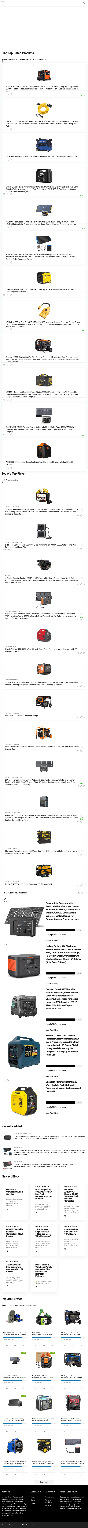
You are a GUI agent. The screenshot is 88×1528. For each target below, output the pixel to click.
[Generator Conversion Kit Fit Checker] (15, 1201)
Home (33, 1497)
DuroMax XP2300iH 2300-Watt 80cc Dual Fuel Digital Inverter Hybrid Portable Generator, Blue (14, 1463)
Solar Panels (18, 1147)
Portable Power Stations (13, 542)
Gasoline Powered (11, 646)
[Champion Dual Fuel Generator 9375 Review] (73, 1239)
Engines (7, 575)
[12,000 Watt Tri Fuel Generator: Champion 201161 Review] (15, 1275)
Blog (32, 1500)
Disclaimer (48, 1505)
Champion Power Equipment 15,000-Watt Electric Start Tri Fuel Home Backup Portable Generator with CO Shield (43, 1464)
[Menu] (3, 3)
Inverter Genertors (11, 680)
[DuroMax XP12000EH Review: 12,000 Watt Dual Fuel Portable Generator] (73, 1201)
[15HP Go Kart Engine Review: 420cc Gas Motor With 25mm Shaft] (44, 1239)
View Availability (52, 941)
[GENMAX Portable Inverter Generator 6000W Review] (15, 1239)
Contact (34, 1503)
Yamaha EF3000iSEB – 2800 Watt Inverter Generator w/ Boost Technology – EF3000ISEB (41, 156)
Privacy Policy (49, 1497)
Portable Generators (12, 507)
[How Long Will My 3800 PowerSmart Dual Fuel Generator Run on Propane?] (44, 1201)
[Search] (84, 3)
